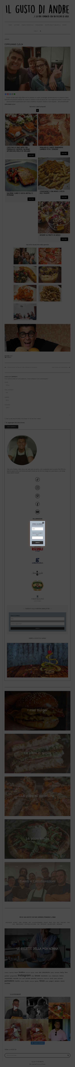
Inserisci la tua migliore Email (37, 534)
